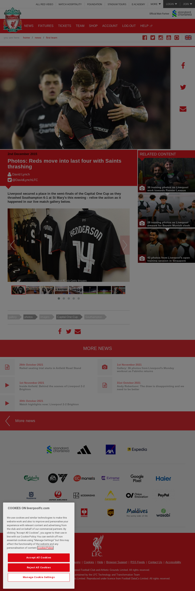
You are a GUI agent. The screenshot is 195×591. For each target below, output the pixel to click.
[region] (38, 546)
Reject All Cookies (39, 567)
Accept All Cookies (38, 557)
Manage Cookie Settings (39, 577)
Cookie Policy (45, 547)
